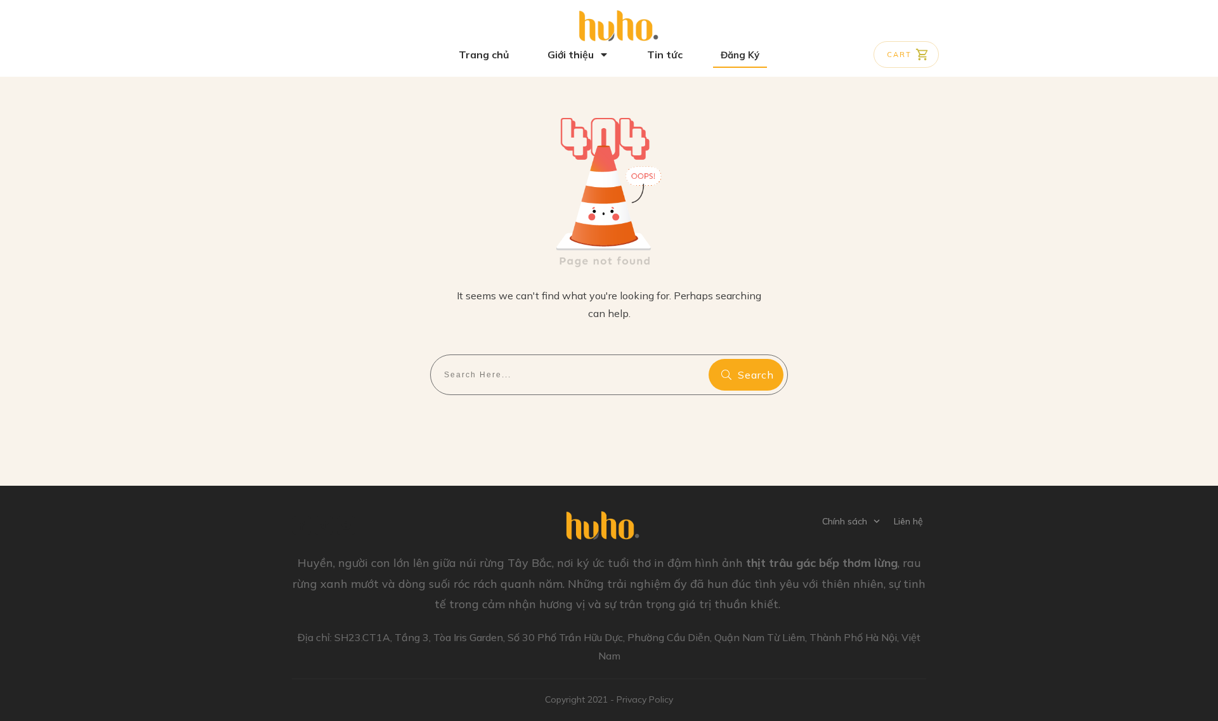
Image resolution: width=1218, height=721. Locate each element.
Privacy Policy (645, 699)
